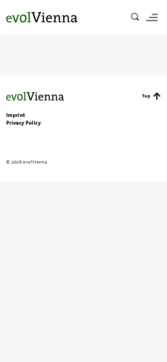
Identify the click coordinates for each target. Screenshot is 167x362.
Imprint (15, 115)
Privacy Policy (23, 122)
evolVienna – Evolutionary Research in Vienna (42, 17)
